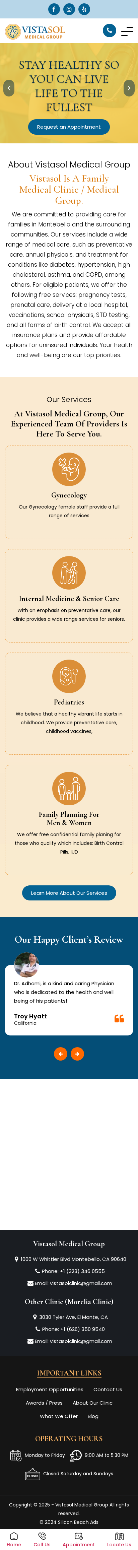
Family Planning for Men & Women (69, 818)
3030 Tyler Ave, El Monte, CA (73, 1317)
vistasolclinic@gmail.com (81, 1283)
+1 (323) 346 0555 (82, 1271)
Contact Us (107, 1389)
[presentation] (8, 88)
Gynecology (69, 495)
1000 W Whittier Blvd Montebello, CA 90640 (73, 1259)
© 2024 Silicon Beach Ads (69, 1522)
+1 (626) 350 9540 (82, 1329)
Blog (93, 1416)
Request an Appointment (69, 126)
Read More (69, 522)
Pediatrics (69, 702)
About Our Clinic (93, 1402)
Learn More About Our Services (69, 892)
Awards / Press (44, 1402)
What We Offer (59, 1416)
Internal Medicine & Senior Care (69, 598)
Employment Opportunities (49, 1389)
